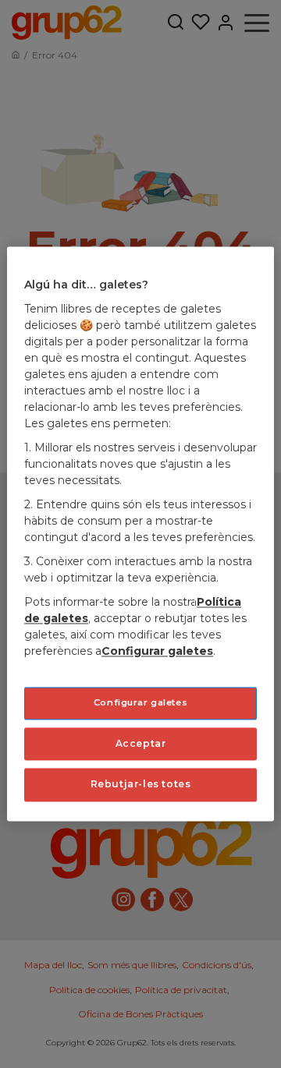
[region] (140, 533)
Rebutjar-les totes (141, 784)
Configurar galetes (140, 702)
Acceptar (141, 743)
